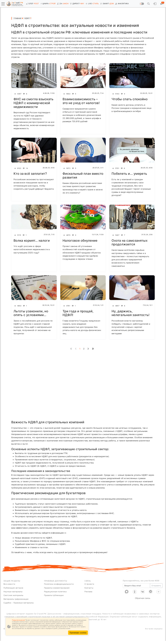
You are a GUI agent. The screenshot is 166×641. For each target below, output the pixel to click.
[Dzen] (158, 592)
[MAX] (127, 592)
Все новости (9, 584)
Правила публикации (54, 595)
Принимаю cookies (78, 633)
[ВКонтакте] (142, 592)
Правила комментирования (57, 588)
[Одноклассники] (135, 592)
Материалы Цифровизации (16, 599)
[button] (3, 4)
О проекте (89, 584)
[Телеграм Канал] (150, 592)
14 (26, 168)
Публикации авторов (13, 588)
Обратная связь (142, 598)
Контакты (88, 588)
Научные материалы (13, 591)
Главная (17, 18)
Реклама (88, 591)
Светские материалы (13, 595)
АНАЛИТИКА (123, 3)
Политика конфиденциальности (59, 584)
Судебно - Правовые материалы (19, 603)
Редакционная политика (55, 591)
